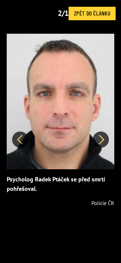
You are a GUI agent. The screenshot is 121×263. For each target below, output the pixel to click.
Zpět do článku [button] (92, 13)
